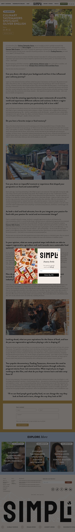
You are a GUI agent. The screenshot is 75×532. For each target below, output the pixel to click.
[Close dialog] (59, 250)
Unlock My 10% (49, 275)
